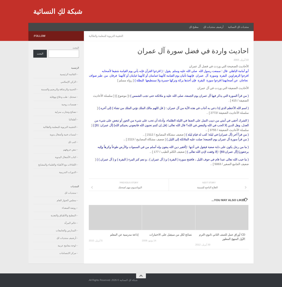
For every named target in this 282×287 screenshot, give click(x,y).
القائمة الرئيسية (68, 74)
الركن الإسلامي (68, 81)
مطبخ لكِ (194, 27)
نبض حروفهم (69, 149)
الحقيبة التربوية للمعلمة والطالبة (106, 36)
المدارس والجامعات (66, 230)
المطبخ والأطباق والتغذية (63, 215)
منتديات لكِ (70, 192)
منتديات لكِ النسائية (238, 27)
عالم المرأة (70, 223)
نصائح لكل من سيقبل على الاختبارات (170, 234)
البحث (76, 47)
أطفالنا (72, 119)
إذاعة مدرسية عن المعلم (124, 234)
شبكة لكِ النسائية (57, 11)
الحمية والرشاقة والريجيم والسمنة (58, 89)
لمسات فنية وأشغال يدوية (63, 134)
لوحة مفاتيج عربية (67, 245)
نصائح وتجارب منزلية (65, 112)
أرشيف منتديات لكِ (213, 27)
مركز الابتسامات (67, 253)
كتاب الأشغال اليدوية (65, 157)
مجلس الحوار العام (66, 200)
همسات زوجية (69, 104)
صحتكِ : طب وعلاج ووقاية (63, 96)
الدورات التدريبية (67, 172)
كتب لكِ (72, 142)
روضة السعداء (69, 207)
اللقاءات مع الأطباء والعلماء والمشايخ (57, 164)
